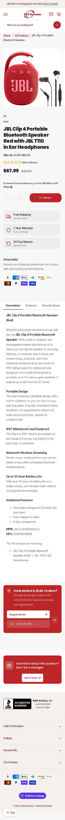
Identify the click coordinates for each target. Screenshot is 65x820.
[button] (5, 14)
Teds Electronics (27, 806)
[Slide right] (57, 77)
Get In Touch (31, 677)
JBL (5, 116)
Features (31, 305)
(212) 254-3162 (25, 623)
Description (13, 305)
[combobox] (32, 24)
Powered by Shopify (43, 806)
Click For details (50, 3)
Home (6, 35)
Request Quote (17, 614)
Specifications (51, 305)
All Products (21, 35)
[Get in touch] (51, 14)
